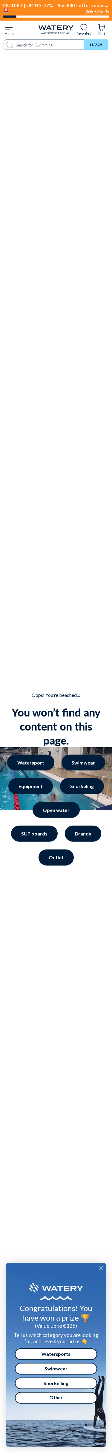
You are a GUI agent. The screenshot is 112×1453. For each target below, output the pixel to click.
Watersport (30, 762)
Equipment (31, 786)
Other (56, 1398)
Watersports (56, 1354)
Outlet (56, 857)
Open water (56, 810)
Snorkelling (56, 1383)
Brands (83, 833)
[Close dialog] (100, 1268)
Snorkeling (82, 786)
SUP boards (34, 833)
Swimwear (83, 762)
